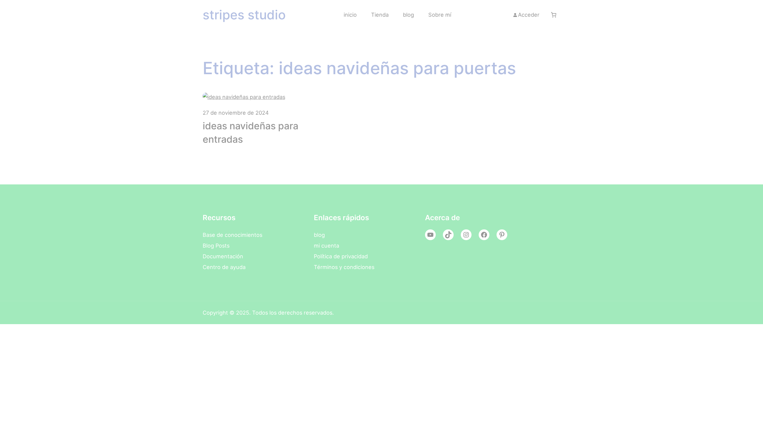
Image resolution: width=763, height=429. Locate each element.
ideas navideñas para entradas (250, 132)
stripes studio (244, 14)
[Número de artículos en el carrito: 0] (553, 14)
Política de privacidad (341, 256)
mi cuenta (326, 245)
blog (319, 234)
